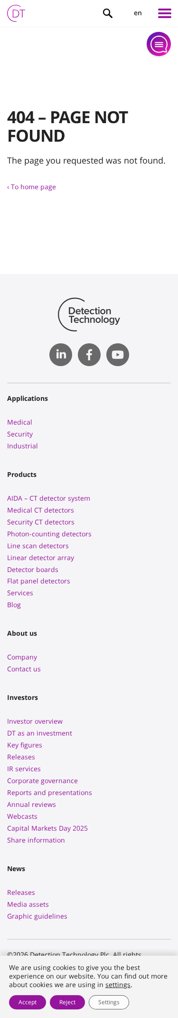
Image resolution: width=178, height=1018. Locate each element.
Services (20, 592)
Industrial (22, 445)
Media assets (28, 904)
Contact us (24, 668)
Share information (36, 839)
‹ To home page (31, 186)
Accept (28, 1002)
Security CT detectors (41, 521)
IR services (24, 768)
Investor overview (35, 721)
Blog (14, 604)
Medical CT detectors (40, 509)
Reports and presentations (49, 792)
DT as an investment (39, 732)
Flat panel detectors (38, 580)
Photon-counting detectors (49, 533)
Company (22, 656)
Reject (67, 1002)
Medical (19, 422)
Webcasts (22, 816)
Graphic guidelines (37, 916)
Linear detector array (40, 557)
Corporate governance (42, 780)
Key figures (24, 744)
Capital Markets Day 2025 (47, 828)
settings (118, 984)
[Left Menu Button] (164, 13)
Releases (21, 756)
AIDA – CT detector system (48, 498)
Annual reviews (31, 804)
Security (20, 433)
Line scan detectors (38, 545)
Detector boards (32, 569)
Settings (109, 1002)
